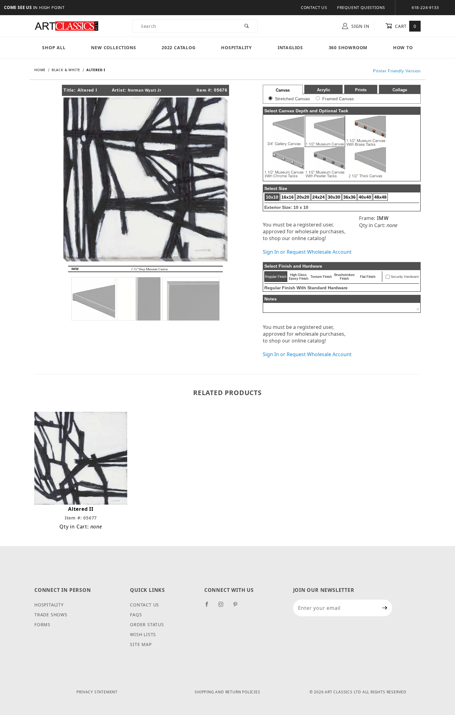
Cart (405, 26)
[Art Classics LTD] (66, 25)
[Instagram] (223, 607)
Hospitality (236, 47)
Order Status (147, 624)
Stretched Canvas (292, 98)
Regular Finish (276, 276)
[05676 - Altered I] (145, 178)
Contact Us (314, 7)
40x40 (365, 197)
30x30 (334, 197)
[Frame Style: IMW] (145, 292)
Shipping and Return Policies (227, 692)
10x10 (272, 197)
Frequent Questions (361, 7)
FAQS (136, 615)
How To (403, 47)
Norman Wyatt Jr (145, 90)
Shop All (53, 47)
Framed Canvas (338, 98)
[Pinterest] (238, 607)
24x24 (318, 197)
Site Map (140, 644)
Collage (399, 90)
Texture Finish (321, 276)
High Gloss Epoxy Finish (298, 276)
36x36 (349, 197)
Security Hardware (405, 276)
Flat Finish (367, 276)
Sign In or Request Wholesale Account (307, 251)
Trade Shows (50, 615)
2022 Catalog (179, 47)
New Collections (113, 47)
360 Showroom (348, 47)
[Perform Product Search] (247, 26)
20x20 (303, 197)
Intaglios (290, 47)
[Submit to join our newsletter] (385, 608)
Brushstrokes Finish (344, 276)
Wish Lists (143, 634)
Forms (42, 624)
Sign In (360, 26)
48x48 (380, 197)
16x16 (287, 197)
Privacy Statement (97, 692)
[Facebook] (209, 607)
